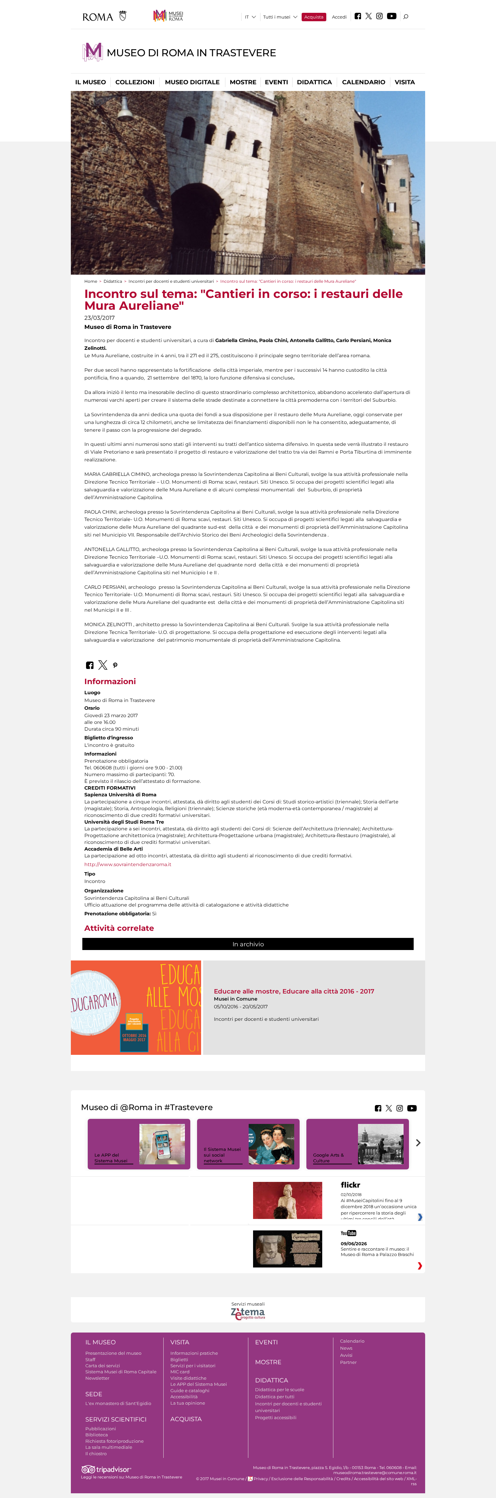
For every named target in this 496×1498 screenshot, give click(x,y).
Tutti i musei (277, 17)
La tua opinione (187, 1403)
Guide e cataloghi (190, 1390)
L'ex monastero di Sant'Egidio (118, 1403)
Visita (405, 82)
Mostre (243, 82)
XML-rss (412, 1481)
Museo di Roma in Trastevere (191, 53)
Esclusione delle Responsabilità (302, 1478)
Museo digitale (192, 82)
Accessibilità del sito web (378, 1478)
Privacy (261, 1478)
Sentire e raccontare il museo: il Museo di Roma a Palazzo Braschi (377, 1251)
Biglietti (179, 1359)
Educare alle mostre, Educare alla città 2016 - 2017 (294, 991)
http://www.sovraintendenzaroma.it (127, 864)
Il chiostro (96, 1453)
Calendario (363, 82)
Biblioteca (96, 1434)
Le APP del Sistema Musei (111, 1157)
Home (90, 281)
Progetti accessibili (276, 1417)
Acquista (314, 17)
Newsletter (97, 1378)
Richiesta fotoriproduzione (114, 1441)
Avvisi (346, 1355)
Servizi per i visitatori (193, 1365)
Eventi (276, 82)
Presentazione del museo (113, 1353)
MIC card (180, 1371)
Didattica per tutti (275, 1396)
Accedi (339, 17)
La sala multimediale (108, 1447)
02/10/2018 (379, 1207)
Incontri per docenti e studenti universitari (171, 281)
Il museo (90, 82)
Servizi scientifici (115, 1419)
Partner (348, 1362)
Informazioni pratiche (194, 1353)
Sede (93, 1394)
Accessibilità (184, 1396)
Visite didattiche (188, 1378)
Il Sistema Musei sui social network (222, 1155)
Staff (90, 1359)
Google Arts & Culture (328, 1157)
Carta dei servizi (102, 1365)
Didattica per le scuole (279, 1389)
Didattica (314, 82)
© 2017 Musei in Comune (220, 1478)
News (346, 1348)
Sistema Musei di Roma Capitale (121, 1371)
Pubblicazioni (100, 1428)
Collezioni (135, 82)
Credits (343, 1478)
